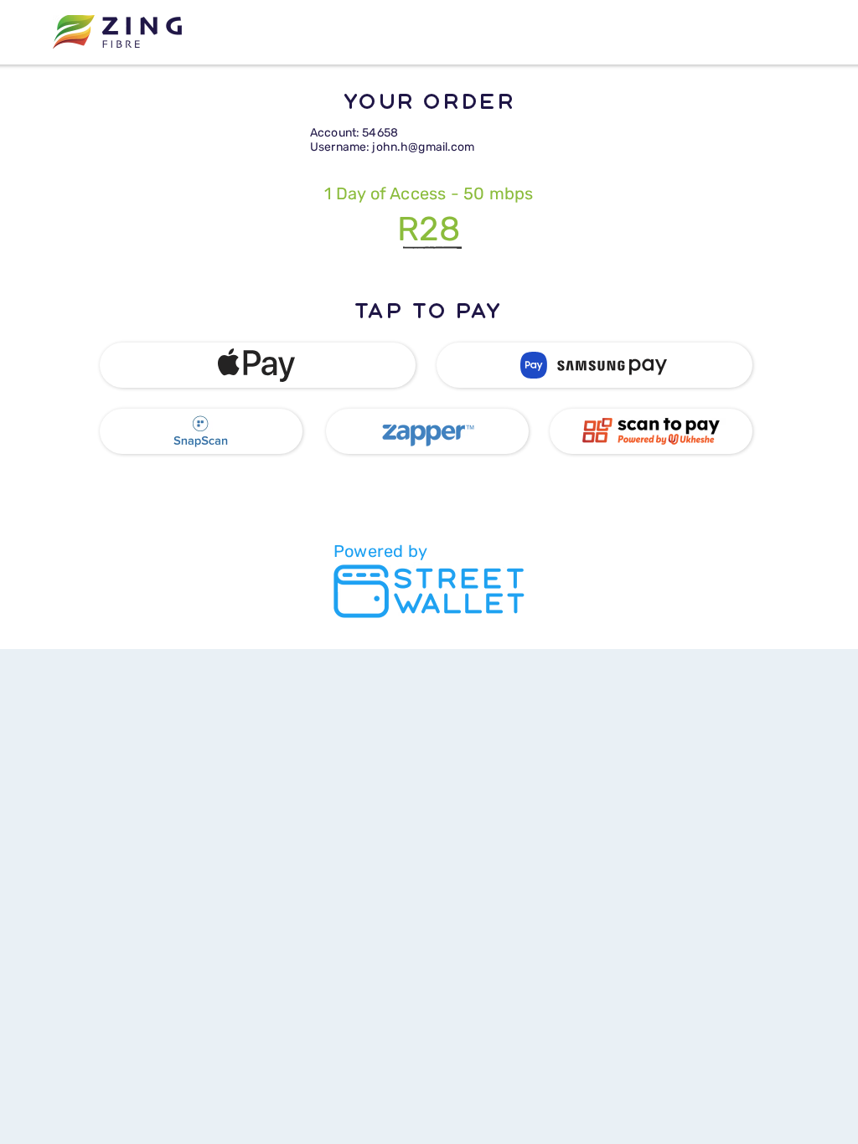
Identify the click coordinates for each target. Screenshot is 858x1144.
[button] (257, 365)
